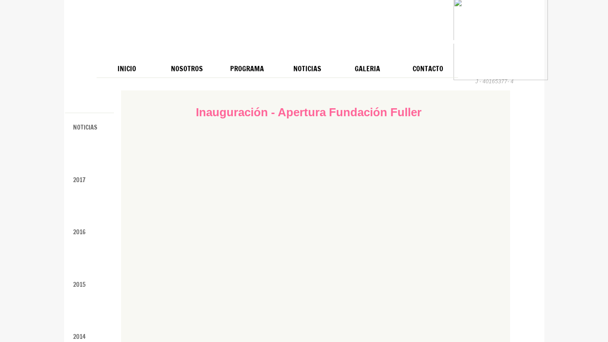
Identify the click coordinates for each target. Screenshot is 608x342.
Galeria (367, 68)
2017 (79, 179)
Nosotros (187, 68)
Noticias (307, 68)
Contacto (428, 68)
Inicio (127, 68)
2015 (79, 284)
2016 (79, 232)
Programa (247, 68)
